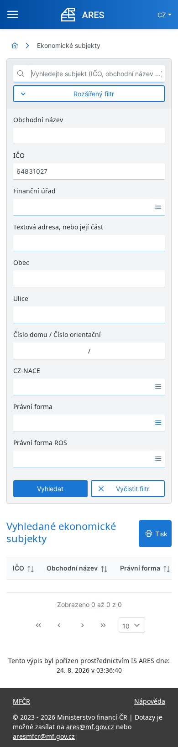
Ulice (20, 298)
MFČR (21, 701)
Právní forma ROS (40, 442)
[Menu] (12, 14)
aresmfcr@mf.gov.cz (44, 736)
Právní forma (32, 406)
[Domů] (14, 45)
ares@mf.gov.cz (90, 726)
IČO (19, 155)
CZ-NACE (26, 370)
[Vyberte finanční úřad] (158, 207)
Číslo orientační (77, 334)
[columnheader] (23, 568)
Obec (21, 262)
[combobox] (82, 207)
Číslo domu (30, 334)
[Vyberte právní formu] (158, 423)
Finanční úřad (34, 191)
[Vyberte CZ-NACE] (158, 387)
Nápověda (149, 701)
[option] (82, 207)
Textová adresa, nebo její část (58, 227)
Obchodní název (38, 119)
